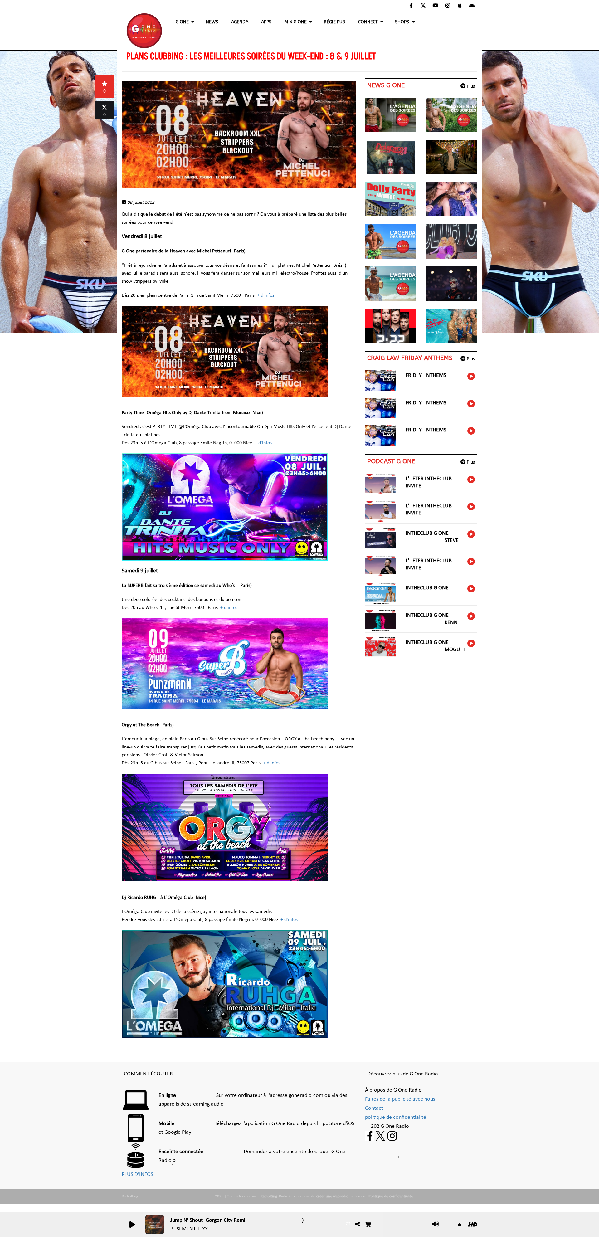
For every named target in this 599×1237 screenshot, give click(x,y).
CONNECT (368, 22)
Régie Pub (334, 22)
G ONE (182, 22)
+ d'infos (265, 295)
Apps (266, 22)
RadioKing (269, 1196)
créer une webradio (332, 1196)
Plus (470, 86)
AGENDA (239, 22)
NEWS (212, 22)
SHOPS (402, 22)
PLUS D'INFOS (137, 1174)
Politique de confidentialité (390, 1196)
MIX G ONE (296, 22)
